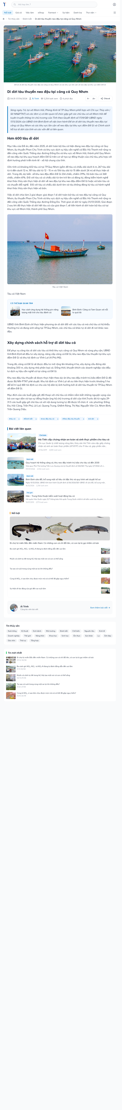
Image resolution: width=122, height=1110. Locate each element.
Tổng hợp (35, 640)
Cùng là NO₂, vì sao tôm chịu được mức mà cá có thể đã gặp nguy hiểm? (39, 578)
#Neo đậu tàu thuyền (71, 419)
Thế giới (27, 636)
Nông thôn (40, 636)
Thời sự (23, 640)
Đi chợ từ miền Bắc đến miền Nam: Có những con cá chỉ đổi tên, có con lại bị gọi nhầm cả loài (55, 657)
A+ (94, 98)
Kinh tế (102, 631)
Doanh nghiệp (13, 636)
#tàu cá (12, 419)
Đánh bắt (27, 19)
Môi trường (50, 631)
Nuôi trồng (12, 631)
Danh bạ (78, 12)
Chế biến (76, 631)
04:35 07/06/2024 (18, 98)
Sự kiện (65, 12)
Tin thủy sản (13, 19)
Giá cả (18, 12)
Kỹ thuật (24, 631)
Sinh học (65, 636)
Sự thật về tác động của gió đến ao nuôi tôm (28, 588)
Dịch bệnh (37, 631)
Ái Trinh (35, 98)
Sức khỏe (89, 636)
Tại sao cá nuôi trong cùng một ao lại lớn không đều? (31, 569)
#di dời (91, 419)
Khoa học (53, 636)
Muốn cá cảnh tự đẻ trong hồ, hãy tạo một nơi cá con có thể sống (36, 559)
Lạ (98, 636)
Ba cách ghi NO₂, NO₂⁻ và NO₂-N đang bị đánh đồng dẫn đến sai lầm (38, 549)
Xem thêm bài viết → (100, 607)
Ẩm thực (76, 636)
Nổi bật (7, 12)
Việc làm (30, 12)
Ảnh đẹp (107, 636)
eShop (41, 12)
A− (88, 98)
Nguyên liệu (89, 631)
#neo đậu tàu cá (47, 419)
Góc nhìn (11, 640)
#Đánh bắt (28, 419)
